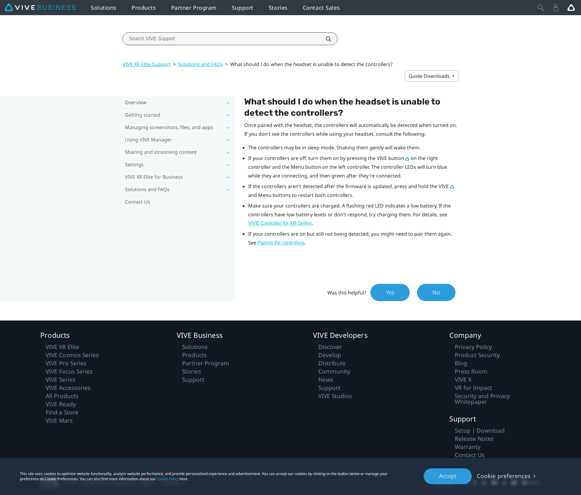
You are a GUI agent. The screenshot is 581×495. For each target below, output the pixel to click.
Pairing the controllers (281, 242)
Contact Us (137, 201)
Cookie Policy (167, 478)
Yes (390, 292)
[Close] (540, 7)
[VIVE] (40, 7)
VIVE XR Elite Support (147, 64)
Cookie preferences (503, 476)
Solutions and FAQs (200, 64)
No (436, 292)
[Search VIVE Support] (325, 39)
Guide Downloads (430, 76)
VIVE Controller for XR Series (280, 223)
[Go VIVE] (571, 7)
